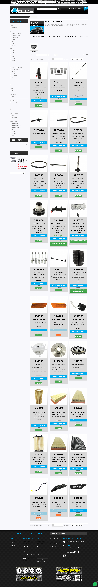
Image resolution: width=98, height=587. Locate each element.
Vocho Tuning (24, 144)
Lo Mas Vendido (14, 146)
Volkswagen (26, 16)
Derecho (14, 129)
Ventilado (14, 102)
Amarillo (14, 50)
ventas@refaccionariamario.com (76, 555)
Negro (14, 62)
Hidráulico (14, 117)
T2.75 (13, 96)
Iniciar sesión (78, 8)
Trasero (14, 135)
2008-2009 (34, 51)
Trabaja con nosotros (41, 557)
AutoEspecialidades (16, 35)
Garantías (39, 549)
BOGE (13, 43)
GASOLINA (14, 73)
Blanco (14, 56)
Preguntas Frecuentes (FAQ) (29, 549)
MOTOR (14, 77)
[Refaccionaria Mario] (23, 10)
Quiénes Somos (26, 546)
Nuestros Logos (40, 554)
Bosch (14, 45)
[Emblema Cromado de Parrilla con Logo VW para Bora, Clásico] (78, 350)
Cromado (14, 58)
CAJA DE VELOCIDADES (17, 67)
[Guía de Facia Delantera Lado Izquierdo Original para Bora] (78, 487)
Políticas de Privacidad (41, 543)
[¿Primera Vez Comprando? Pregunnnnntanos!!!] (49, 2)
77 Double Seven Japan (17, 33)
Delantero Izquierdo (17, 127)
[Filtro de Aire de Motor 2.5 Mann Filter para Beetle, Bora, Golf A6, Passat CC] (78, 397)
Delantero (15, 123)
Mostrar (52, 54)
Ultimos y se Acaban (15, 144)
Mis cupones (52, 551)
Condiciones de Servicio (41, 541)
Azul (13, 54)
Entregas (38, 546)
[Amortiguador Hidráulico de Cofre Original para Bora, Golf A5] (78, 71)
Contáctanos (26, 543)
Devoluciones (39, 551)
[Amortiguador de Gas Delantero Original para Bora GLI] (39, 119)
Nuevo (14, 27)
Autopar (14, 39)
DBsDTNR (13, 148)
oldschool (21, 146)
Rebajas (15, 153)
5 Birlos (14, 109)
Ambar (14, 52)
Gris (13, 60)
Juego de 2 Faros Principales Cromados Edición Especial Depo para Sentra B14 (23, 160)
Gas (13, 115)
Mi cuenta (54, 538)
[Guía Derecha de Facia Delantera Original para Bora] (59, 487)
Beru (13, 41)
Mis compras (52, 541)
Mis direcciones (53, 546)
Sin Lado (14, 133)
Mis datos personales (54, 549)
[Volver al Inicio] (11, 17)
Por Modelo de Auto (17, 16)
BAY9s (14, 90)
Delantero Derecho (16, 125)
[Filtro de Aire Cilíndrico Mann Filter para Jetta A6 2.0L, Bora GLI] (39, 443)
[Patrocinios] (69, 578)
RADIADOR (15, 79)
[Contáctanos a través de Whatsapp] (95, 584)
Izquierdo (14, 131)
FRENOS (14, 71)
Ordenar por (32, 54)
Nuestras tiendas (26, 541)
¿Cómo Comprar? (26, 551)
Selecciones (16, 140)
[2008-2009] (34, 47)
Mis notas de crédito (54, 543)
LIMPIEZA (14, 75)
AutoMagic (15, 37)
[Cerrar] (97, 582)
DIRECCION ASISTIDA (17, 69)
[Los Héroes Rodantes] (29, 578)
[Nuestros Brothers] (69, 570)
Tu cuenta (71, 8)
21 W (13, 84)
